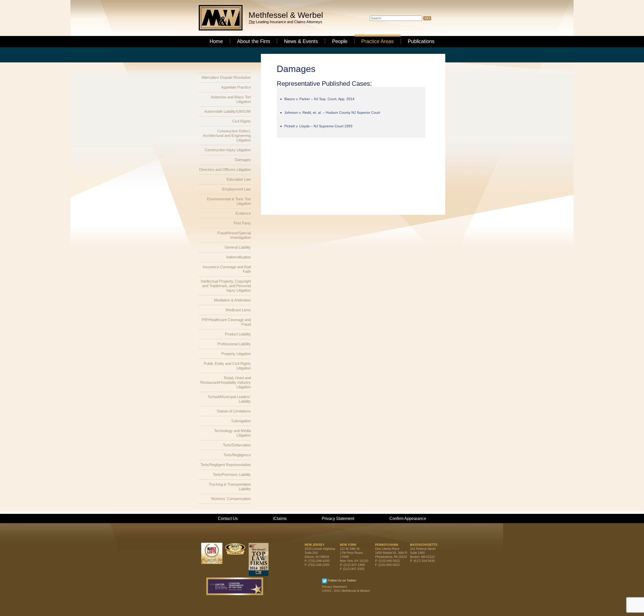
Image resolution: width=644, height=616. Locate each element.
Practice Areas (377, 41)
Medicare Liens (238, 310)
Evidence (243, 213)
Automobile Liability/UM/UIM (227, 111)
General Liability (238, 247)
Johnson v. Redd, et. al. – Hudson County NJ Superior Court (332, 112)
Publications (421, 41)
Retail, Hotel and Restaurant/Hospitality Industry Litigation (225, 382)
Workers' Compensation (231, 498)
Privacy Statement (338, 518)
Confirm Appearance (407, 518)
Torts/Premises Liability (232, 474)
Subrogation (241, 421)
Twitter (324, 581)
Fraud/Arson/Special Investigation (234, 235)
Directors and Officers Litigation (225, 169)
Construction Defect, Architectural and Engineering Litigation (227, 135)
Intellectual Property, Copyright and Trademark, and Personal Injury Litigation (226, 285)
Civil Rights (241, 121)
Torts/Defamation (237, 445)
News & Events (301, 41)
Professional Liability (234, 344)
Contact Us (228, 518)
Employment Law (236, 189)
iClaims (280, 518)
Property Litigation (236, 354)
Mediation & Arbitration (232, 300)
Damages (243, 160)
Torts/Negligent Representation (225, 465)
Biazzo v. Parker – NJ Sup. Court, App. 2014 (319, 99)
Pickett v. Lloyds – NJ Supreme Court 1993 (318, 126)
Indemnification (238, 257)
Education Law (239, 179)
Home (216, 41)
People (339, 41)
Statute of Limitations (234, 411)
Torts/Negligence (237, 455)
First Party (242, 223)
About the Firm (253, 41)
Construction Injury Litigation (228, 150)
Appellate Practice (236, 87)
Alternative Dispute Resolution (226, 77)
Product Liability (238, 334)
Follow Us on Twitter (342, 580)
